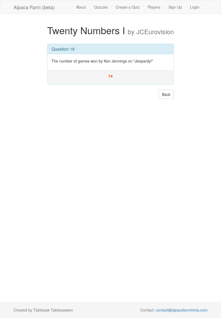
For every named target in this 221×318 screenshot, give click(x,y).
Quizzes (101, 7)
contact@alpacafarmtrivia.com (182, 310)
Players (154, 7)
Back (166, 94)
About (81, 7)
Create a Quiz (128, 7)
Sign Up (175, 7)
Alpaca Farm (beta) (34, 7)
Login (194, 7)
